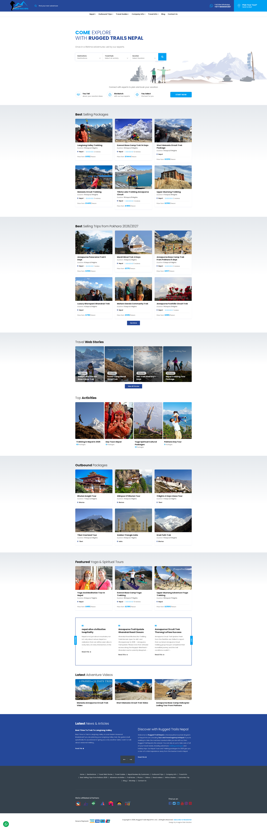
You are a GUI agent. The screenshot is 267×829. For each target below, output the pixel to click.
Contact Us (173, 14)
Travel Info (152, 14)
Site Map (132, 781)
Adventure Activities (117, 777)
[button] (131, 759)
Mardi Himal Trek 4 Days (128, 257)
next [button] (191, 640)
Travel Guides (122, 14)
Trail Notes (131, 777)
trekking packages (176, 746)
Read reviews (158, 777)
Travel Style (109, 56)
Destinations (82, 56)
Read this (85, 652)
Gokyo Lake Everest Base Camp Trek (87, 377)
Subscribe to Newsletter (183, 820)
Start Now (181, 94)
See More (133, 323)
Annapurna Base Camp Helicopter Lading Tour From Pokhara (172, 704)
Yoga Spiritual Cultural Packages (146, 443)
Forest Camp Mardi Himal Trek (116, 377)
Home (82, 774)
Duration (135, 56)
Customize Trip (183, 777)
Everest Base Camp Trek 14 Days (132, 145)
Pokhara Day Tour (173, 441)
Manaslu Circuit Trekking (89, 192)
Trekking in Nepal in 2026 (88, 441)
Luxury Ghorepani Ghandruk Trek (93, 303)
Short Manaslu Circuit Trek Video (132, 703)
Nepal (91, 14)
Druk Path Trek (164, 535)
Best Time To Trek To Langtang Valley (93, 730)
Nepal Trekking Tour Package (175, 377)
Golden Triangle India (127, 535)
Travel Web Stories (105, 774)
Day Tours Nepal (114, 441)
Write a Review (170, 777)
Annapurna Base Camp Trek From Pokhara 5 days (170, 258)
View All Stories (133, 386)
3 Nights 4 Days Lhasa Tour (170, 496)
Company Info (138, 14)
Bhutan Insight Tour (86, 496)
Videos (147, 777)
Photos (140, 777)
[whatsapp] (6, 825)
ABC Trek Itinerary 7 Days (146, 377)
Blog (163, 14)
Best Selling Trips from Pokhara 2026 (93, 777)
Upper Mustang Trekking (169, 192)
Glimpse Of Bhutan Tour (128, 496)
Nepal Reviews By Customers (138, 774)
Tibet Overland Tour (87, 535)
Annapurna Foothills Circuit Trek (172, 303)
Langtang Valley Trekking (89, 145)
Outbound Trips (105, 14)
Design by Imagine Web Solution (180, 822)
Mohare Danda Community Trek (132, 303)
